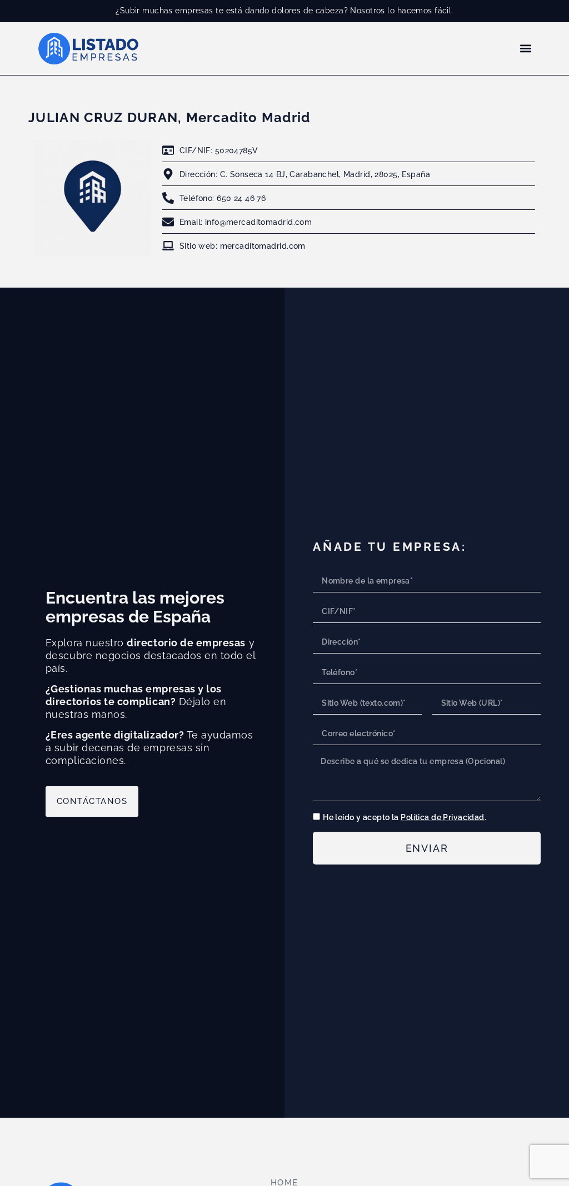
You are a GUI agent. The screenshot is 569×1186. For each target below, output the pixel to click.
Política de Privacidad (443, 817)
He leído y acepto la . (404, 817)
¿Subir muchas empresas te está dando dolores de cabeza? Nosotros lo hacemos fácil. (284, 10)
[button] (526, 48)
